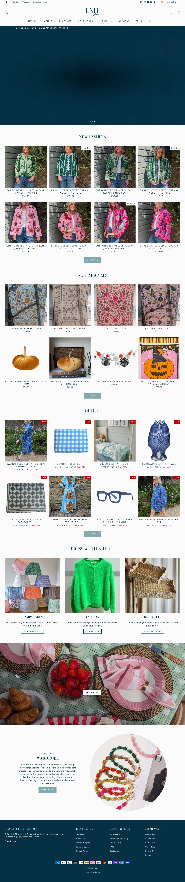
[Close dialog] (133, 405)
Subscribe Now (70, 452)
